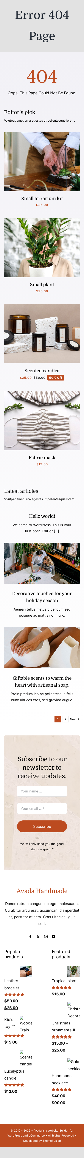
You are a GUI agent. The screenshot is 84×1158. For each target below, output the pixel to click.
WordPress (15, 1135)
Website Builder (58, 1130)
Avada (38, 1130)
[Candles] (42, 306)
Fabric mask (42, 457)
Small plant (42, 284)
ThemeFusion (52, 1140)
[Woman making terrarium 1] (42, 133)
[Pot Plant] (42, 219)
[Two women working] (42, 544)
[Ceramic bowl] (42, 629)
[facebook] (30, 936)
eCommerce (37, 1135)
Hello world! (42, 516)
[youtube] (53, 936)
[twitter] (38, 936)
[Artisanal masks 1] (42, 392)
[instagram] (46, 936)
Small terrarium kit (42, 198)
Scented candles (42, 370)
